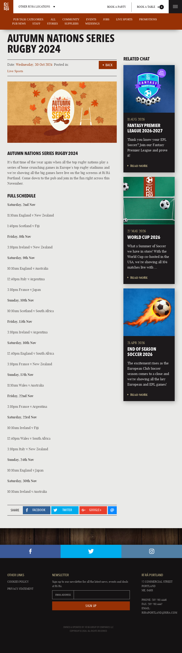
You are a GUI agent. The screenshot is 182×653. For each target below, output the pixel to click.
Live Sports (124, 19)
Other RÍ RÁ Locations (34, 6)
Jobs (106, 19)
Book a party (116, 6)
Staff (36, 23)
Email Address (63, 594)
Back (109, 65)
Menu (175, 6)
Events (91, 19)
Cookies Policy (18, 581)
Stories (52, 23)
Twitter (91, 551)
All (53, 19)
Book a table (146, 6)
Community (70, 19)
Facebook (30, 551)
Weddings (92, 23)
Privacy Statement (20, 588)
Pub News (19, 23)
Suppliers (72, 23)
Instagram (151, 551)
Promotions (148, 19)
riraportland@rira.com (159, 612)
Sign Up (91, 606)
